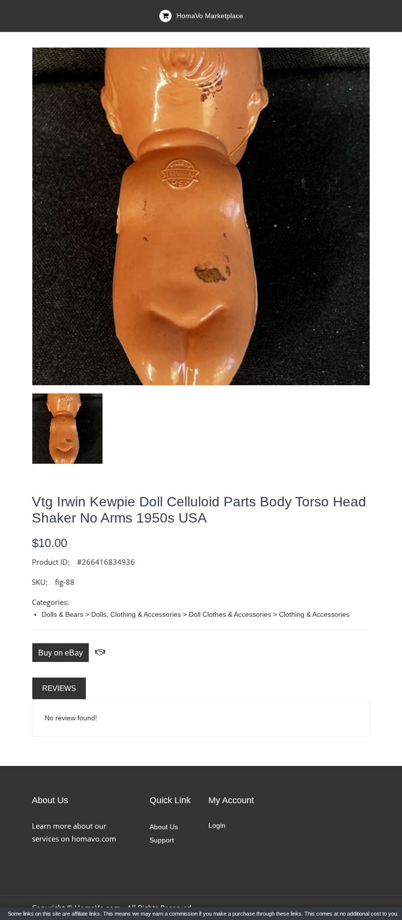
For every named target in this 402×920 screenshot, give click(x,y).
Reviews (59, 688)
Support (162, 840)
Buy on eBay (60, 653)
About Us (164, 827)
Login (217, 825)
